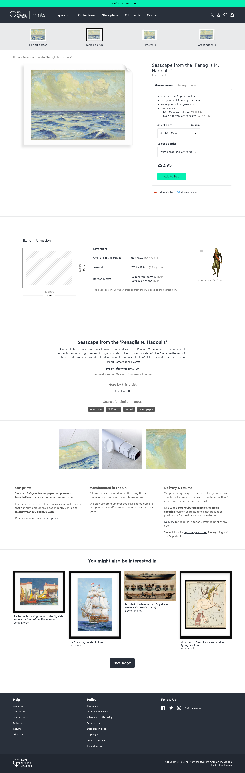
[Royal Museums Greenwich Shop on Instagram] (179, 709)
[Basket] (232, 15)
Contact (153, 15)
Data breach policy (97, 729)
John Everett (159, 75)
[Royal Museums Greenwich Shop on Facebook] (163, 709)
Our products (20, 717)
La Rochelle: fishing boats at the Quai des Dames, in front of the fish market (39, 618)
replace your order (195, 532)
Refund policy (94, 746)
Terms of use (94, 723)
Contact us (19, 712)
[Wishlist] (225, 15)
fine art (129, 409)
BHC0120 (114, 409)
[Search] (212, 15)
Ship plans (110, 15)
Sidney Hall (187, 648)
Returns (17, 729)
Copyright (92, 734)
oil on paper (146, 409)
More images (122, 662)
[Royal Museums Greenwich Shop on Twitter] (171, 709)
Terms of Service (96, 740)
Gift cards (132, 15)
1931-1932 (96, 409)
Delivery (169, 522)
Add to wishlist (165, 192)
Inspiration (63, 15)
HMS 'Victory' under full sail (87, 642)
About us (18, 706)
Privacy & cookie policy (99, 717)
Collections (87, 15)
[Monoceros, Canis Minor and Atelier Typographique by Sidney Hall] (206, 605)
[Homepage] (28, 15)
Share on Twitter (189, 192)
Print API (215, 765)
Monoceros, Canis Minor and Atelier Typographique (202, 643)
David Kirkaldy (133, 610)
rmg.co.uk (195, 707)
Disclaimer (92, 706)
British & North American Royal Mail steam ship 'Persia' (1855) (146, 605)
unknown (75, 645)
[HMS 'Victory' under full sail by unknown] (95, 605)
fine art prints (50, 518)
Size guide (195, 125)
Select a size (179, 125)
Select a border (167, 143)
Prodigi (228, 765)
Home (16, 57)
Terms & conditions (97, 712)
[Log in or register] (219, 15)
